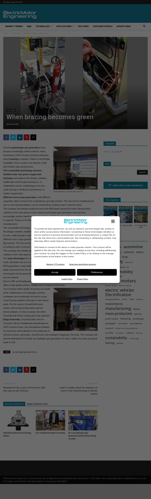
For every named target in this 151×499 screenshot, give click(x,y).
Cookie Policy (66, 279)
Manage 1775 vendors (55, 264)
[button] (112, 221)
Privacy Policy (82, 279)
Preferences (97, 272)
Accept (54, 272)
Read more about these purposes (82, 264)
